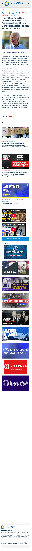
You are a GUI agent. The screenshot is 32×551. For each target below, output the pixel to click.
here (10, 116)
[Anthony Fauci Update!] (15, 190)
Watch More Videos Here (13, 239)
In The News (5, 15)
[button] (3, 4)
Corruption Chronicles (8, 170)
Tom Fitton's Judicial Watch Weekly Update (12, 199)
